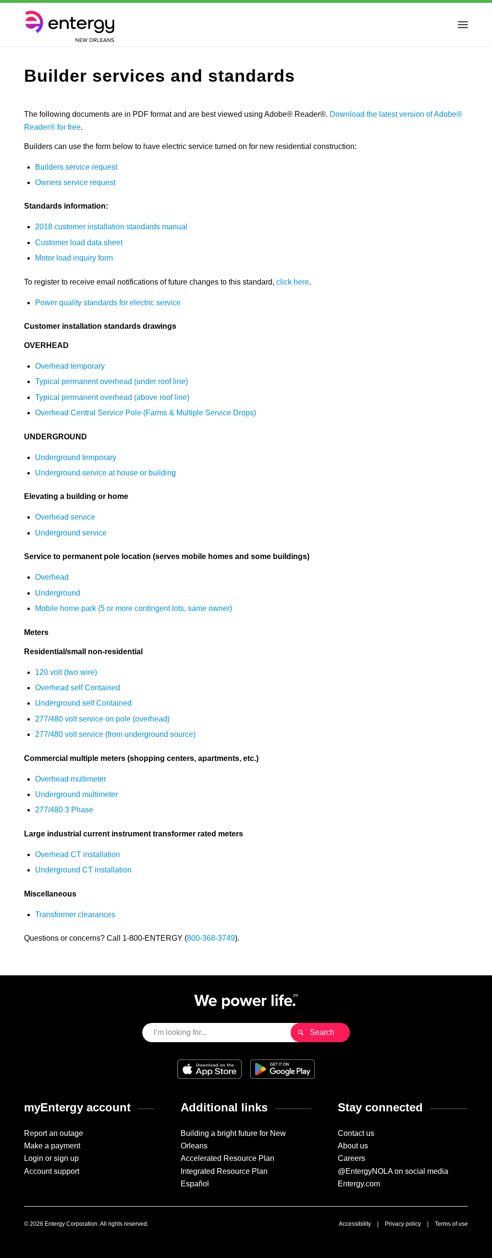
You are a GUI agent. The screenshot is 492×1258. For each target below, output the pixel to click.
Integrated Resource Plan (224, 1171)
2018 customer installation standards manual (111, 227)
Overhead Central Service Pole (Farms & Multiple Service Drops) (145, 413)
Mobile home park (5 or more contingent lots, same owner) (133, 608)
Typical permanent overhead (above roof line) (112, 397)
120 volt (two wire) (66, 672)
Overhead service (65, 517)
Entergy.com (359, 1184)
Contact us (356, 1133)
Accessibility (355, 1224)
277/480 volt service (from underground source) (115, 734)
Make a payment (52, 1146)
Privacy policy (403, 1224)
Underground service (71, 533)
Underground (57, 593)
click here (292, 282)
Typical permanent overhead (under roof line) (111, 381)
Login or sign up (51, 1158)
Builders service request (76, 167)
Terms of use (451, 1224)
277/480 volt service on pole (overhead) (102, 719)
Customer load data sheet (79, 242)
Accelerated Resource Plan (227, 1158)
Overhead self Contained (77, 688)
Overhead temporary (70, 366)
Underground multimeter (76, 794)
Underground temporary (75, 457)
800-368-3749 (211, 938)
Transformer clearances (75, 914)
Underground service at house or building (105, 473)
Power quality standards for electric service (108, 303)
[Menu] (463, 24)
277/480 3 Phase (64, 810)
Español (195, 1184)
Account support (51, 1171)
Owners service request (75, 182)
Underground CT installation (83, 870)
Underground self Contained (83, 703)
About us (353, 1146)
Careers (351, 1158)
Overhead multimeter (70, 779)
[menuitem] (463, 24)
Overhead (52, 577)
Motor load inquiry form (74, 258)
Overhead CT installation (77, 854)
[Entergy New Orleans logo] (71, 24)
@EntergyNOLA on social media (393, 1171)
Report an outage (53, 1133)
